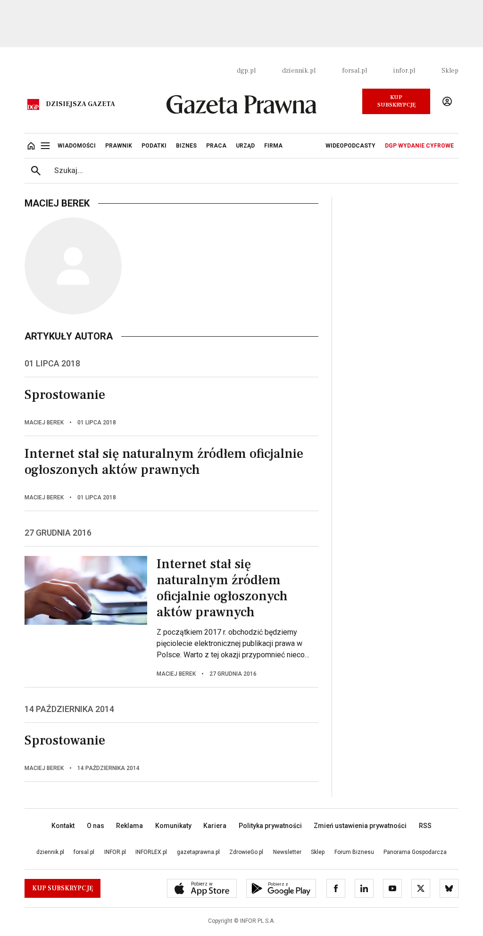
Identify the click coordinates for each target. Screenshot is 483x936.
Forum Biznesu (354, 852)
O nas (95, 825)
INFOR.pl (115, 852)
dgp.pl (246, 70)
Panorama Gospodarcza (415, 852)
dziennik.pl (299, 70)
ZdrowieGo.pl (246, 852)
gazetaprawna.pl (198, 852)
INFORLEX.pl (151, 852)
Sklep (449, 70)
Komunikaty (173, 825)
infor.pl (404, 70)
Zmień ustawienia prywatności (360, 825)
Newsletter (287, 852)
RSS (425, 825)
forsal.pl (354, 70)
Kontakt (63, 825)
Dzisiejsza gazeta (80, 104)
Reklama (129, 825)
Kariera (214, 825)
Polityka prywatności (270, 825)
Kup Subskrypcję (396, 101)
